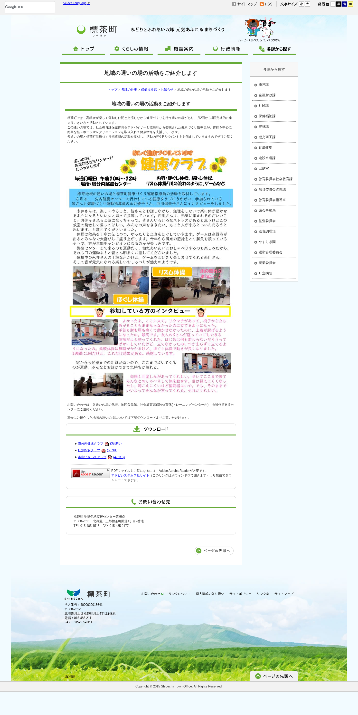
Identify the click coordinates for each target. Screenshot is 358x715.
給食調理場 (267, 231)
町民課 (264, 105)
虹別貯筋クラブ (98, 450)
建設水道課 (267, 158)
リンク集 (263, 594)
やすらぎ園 (267, 242)
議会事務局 (267, 210)
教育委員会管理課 (272, 189)
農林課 (264, 126)
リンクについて (180, 594)
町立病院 (265, 273)
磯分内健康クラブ (100, 443)
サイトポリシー (240, 594)
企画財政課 (267, 95)
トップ (112, 89)
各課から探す (274, 69)
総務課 (264, 85)
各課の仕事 (129, 89)
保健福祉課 (149, 89)
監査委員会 (267, 221)
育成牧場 (265, 147)
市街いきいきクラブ (101, 457)
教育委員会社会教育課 (276, 179)
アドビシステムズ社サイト (130, 475)
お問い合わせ (150, 594)
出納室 (264, 168)
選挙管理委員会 (271, 252)
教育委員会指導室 (272, 200)
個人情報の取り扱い (210, 594)
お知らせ (167, 89)
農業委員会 (267, 263)
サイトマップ (283, 594)
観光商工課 (267, 137)
